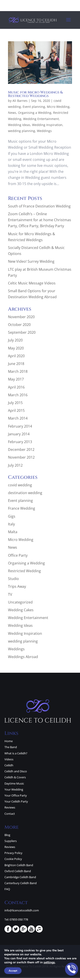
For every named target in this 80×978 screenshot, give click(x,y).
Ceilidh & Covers (15, 777)
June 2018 (16, 363)
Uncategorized (20, 602)
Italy (11, 524)
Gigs (11, 516)
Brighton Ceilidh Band (18, 865)
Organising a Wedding (34, 112)
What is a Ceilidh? (15, 753)
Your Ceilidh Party (16, 801)
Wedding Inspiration (47, 125)
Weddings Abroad (23, 656)
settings (49, 962)
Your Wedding (13, 789)
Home (8, 741)
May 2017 (16, 379)
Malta (12, 531)
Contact (9, 814)
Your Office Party (15, 795)
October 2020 (19, 324)
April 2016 (16, 387)
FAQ (7, 889)
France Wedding (21, 508)
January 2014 (19, 434)
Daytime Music (14, 783)
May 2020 (16, 348)
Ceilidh (8, 765)
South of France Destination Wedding (39, 206)
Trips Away (17, 586)
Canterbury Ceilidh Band (20, 883)
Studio (13, 578)
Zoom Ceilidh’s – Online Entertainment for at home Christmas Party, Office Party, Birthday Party (39, 219)
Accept (13, 970)
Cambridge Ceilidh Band (20, 877)
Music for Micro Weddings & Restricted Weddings (35, 94)
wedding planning (21, 131)
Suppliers (10, 841)
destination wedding (25, 492)
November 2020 (21, 316)
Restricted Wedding (24, 570)
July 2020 (15, 340)
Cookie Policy (13, 859)
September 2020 (22, 332)
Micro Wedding (58, 107)
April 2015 (16, 410)
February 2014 (20, 426)
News (12, 112)
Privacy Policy (13, 853)
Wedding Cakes (21, 609)
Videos (8, 759)
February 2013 (20, 441)
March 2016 (18, 394)
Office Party (18, 555)
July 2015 (15, 402)
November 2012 (21, 457)
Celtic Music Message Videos (32, 283)
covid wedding (20, 485)
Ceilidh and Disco (15, 771)
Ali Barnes (20, 101)
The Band (10, 747)
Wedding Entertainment (41, 119)
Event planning (34, 107)
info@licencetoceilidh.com (21, 910)
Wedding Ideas (19, 125)
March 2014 (18, 418)
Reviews (9, 807)
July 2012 (15, 465)
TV (10, 594)
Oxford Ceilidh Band (17, 871)
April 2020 (16, 355)
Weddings (44, 131)
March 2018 (18, 371)
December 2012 (21, 449)
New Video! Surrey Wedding (31, 261)
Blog (7, 835)
